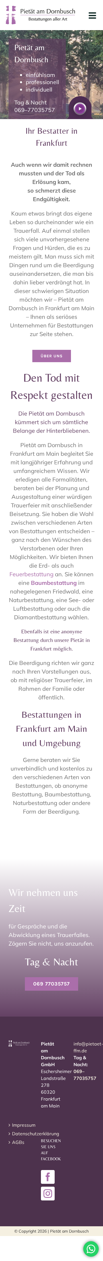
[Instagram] (48, 1193)
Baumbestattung (54, 582)
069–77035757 (34, 109)
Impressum (19, 1125)
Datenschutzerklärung (19, 1133)
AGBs (18, 1142)
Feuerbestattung (31, 574)
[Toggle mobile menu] (93, 15)
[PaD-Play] (80, 98)
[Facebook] (48, 1177)
